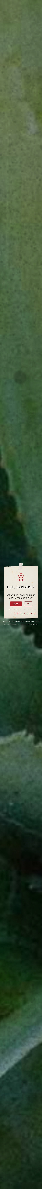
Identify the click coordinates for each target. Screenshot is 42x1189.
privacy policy (33, 624)
